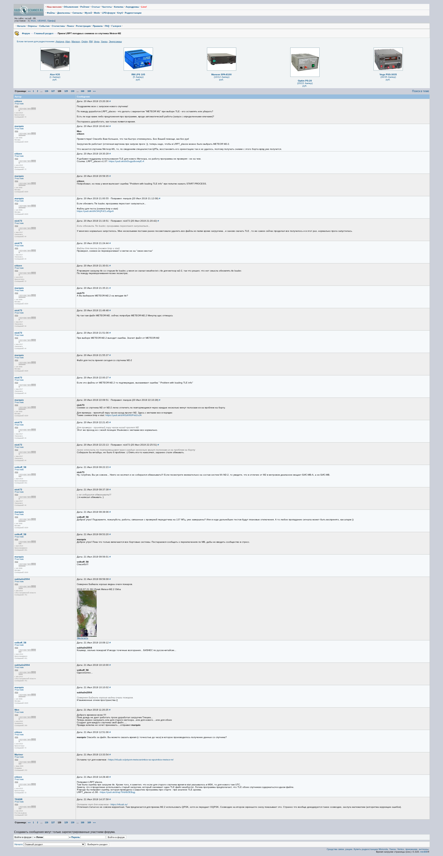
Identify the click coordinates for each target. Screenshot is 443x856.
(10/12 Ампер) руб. (221, 78)
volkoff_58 (20, 467)
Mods (97, 13)
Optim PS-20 (305, 80)
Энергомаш (115, 41)
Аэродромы (132, 7)
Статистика (58, 26)
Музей (88, 13)
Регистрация (83, 26)
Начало (21, 26)
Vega (96, 41)
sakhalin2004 (22, 579)
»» (94, 91)
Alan (67, 41)
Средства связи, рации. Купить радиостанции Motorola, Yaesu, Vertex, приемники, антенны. (378, 849)
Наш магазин (54, 7)
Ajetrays (60, 41)
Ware (33, 21)
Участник (19, 103)
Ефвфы (51, 21)
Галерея (116, 26)
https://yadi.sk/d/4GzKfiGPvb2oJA (123, 415)
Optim (84, 41)
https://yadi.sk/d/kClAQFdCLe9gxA (95, 211)
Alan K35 (55, 74)
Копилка (118, 7)
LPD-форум (108, 13)
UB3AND (41, 21)
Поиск (70, 26)
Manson (76, 41)
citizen (18, 101)
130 (72, 91)
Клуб (120, 13)
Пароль (75, 837)
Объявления (71, 7)
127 (53, 91)
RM (91, 41)
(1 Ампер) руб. (55, 78)
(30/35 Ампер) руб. (388, 78)
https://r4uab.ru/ (119, 804)
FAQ (107, 26)
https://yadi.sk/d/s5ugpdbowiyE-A (126, 161)
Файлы (51, 13)
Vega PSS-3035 (388, 74)
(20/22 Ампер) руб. (305, 84)
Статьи (96, 7)
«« (29, 91)
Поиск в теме (420, 91)
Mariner (19, 754)
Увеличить (82, 638)
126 (46, 91)
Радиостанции (133, 13)
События (44, 26)
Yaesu (104, 41)
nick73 (18, 221)
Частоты (107, 7)
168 (82, 91)
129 (66, 91)
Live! (144, 7)
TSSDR (18, 799)
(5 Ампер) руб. (138, 78)
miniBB (424, 851)
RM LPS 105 (138, 74)
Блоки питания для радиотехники (35, 41)
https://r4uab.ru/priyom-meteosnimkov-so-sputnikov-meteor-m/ (141, 759)
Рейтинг (85, 7)
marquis (19, 126)
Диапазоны (63, 13)
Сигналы (77, 13)
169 (89, 91)
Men (17, 709)
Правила (98, 26)
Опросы (32, 26)
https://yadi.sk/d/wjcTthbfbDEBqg (117, 792)
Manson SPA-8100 (221, 74)
